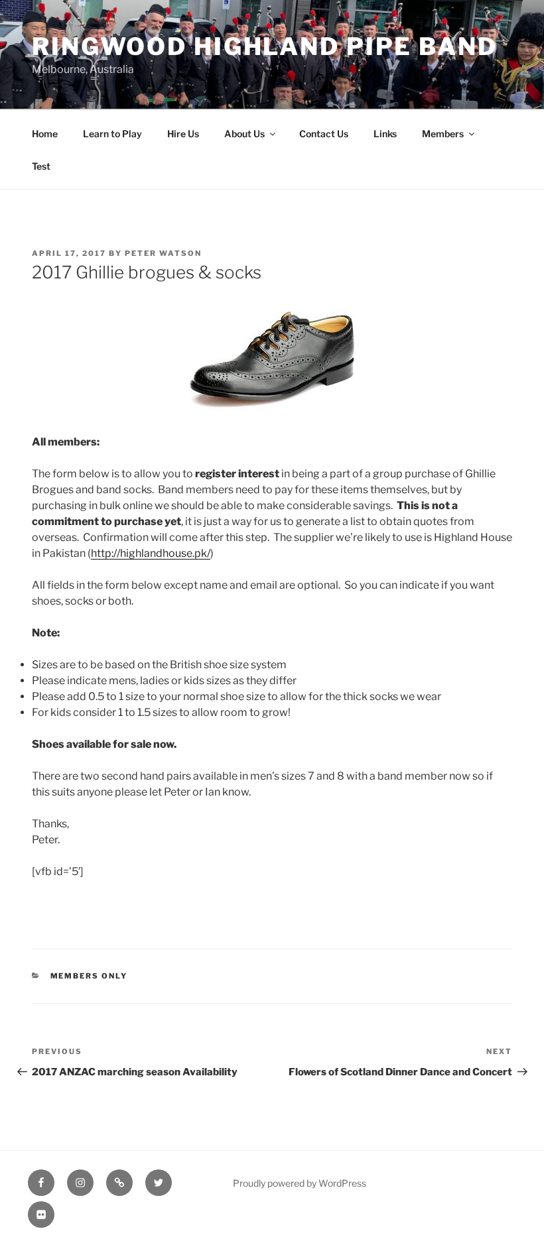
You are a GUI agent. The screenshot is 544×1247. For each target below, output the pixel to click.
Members (443, 133)
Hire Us (183, 133)
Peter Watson (163, 253)
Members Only (89, 975)
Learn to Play (112, 133)
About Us (244, 133)
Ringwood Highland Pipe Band (265, 46)
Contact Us (323, 133)
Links (385, 133)
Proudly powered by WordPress (299, 1183)
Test (41, 166)
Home (45, 133)
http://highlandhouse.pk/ (150, 553)
